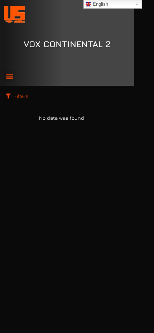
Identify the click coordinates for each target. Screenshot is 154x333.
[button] (9, 76)
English (99, 4)
